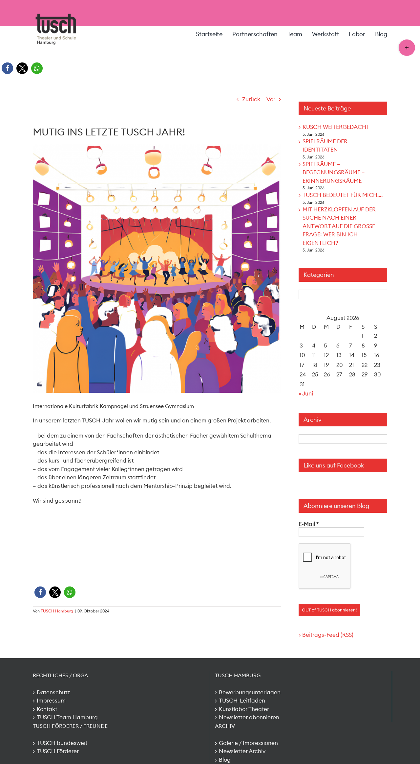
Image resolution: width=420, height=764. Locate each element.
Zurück (251, 99)
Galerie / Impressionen (248, 743)
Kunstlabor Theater (244, 709)
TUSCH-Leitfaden (242, 700)
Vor (270, 99)
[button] (7, 68)
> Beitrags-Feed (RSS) (326, 634)
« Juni (306, 393)
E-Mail (309, 524)
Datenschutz (53, 692)
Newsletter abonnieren (249, 717)
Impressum (51, 700)
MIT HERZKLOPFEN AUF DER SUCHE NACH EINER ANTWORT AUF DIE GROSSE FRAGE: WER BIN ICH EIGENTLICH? (339, 226)
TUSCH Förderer (58, 751)
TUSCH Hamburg (57, 611)
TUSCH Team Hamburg (67, 717)
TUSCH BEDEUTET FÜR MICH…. (343, 195)
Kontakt (47, 709)
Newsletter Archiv (242, 751)
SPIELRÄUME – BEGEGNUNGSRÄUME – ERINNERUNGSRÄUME (334, 172)
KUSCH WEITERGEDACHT (336, 127)
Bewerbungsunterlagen (250, 692)
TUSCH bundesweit (62, 743)
